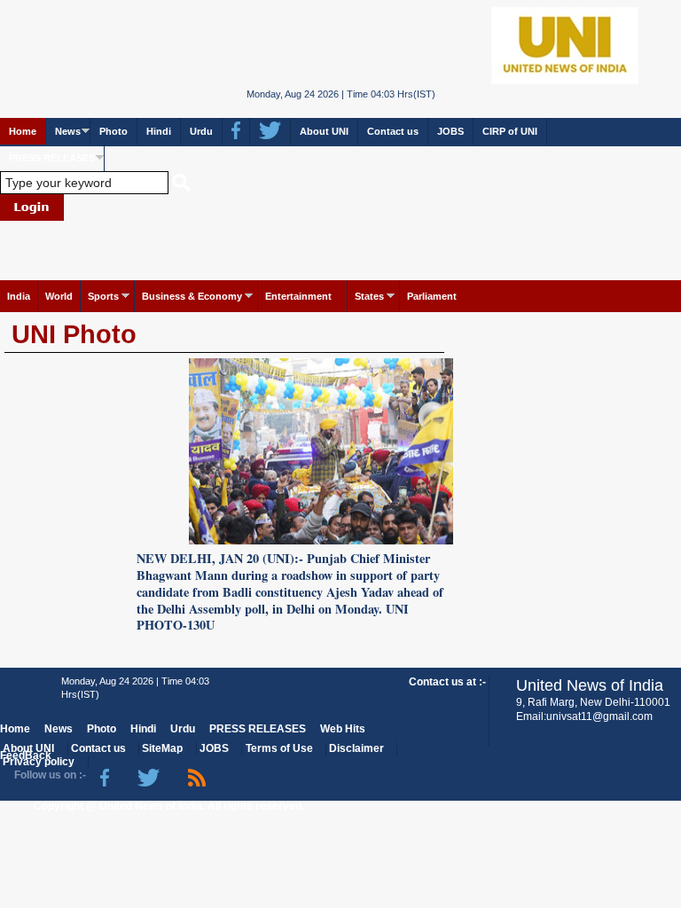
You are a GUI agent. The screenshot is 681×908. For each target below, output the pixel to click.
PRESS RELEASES (52, 158)
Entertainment (298, 296)
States (369, 296)
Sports (103, 296)
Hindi (158, 131)
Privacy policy (38, 761)
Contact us (393, 131)
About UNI (324, 131)
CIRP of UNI (509, 131)
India (18, 296)
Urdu (201, 131)
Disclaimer (356, 748)
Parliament (432, 296)
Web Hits (342, 729)
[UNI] (341, 43)
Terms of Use (279, 748)
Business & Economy (192, 296)
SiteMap (162, 748)
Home (22, 131)
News (68, 131)
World (59, 296)
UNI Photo (74, 334)
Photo (113, 131)
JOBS (450, 131)
